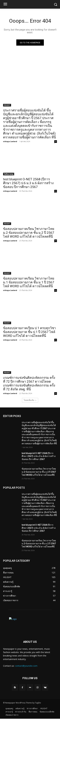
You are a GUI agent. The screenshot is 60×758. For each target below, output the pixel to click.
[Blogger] (15, 687)
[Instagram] (38, 687)
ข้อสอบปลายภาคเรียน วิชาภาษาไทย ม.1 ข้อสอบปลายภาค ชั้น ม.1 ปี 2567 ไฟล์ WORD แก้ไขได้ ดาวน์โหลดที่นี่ (28, 282)
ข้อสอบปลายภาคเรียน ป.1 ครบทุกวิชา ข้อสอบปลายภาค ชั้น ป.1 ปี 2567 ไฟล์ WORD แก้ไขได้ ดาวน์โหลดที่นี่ (29, 332)
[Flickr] (30, 687)
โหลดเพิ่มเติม (29, 400)
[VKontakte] (45, 687)
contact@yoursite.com (26, 665)
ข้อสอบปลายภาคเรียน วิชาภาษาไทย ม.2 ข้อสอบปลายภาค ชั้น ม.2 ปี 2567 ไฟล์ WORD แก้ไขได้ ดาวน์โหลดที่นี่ (28, 232)
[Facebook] (22, 687)
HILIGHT (7, 105)
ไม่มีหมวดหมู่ (8, 174)
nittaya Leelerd (10, 141)
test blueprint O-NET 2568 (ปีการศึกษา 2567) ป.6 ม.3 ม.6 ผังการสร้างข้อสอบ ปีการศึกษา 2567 (28, 183)
